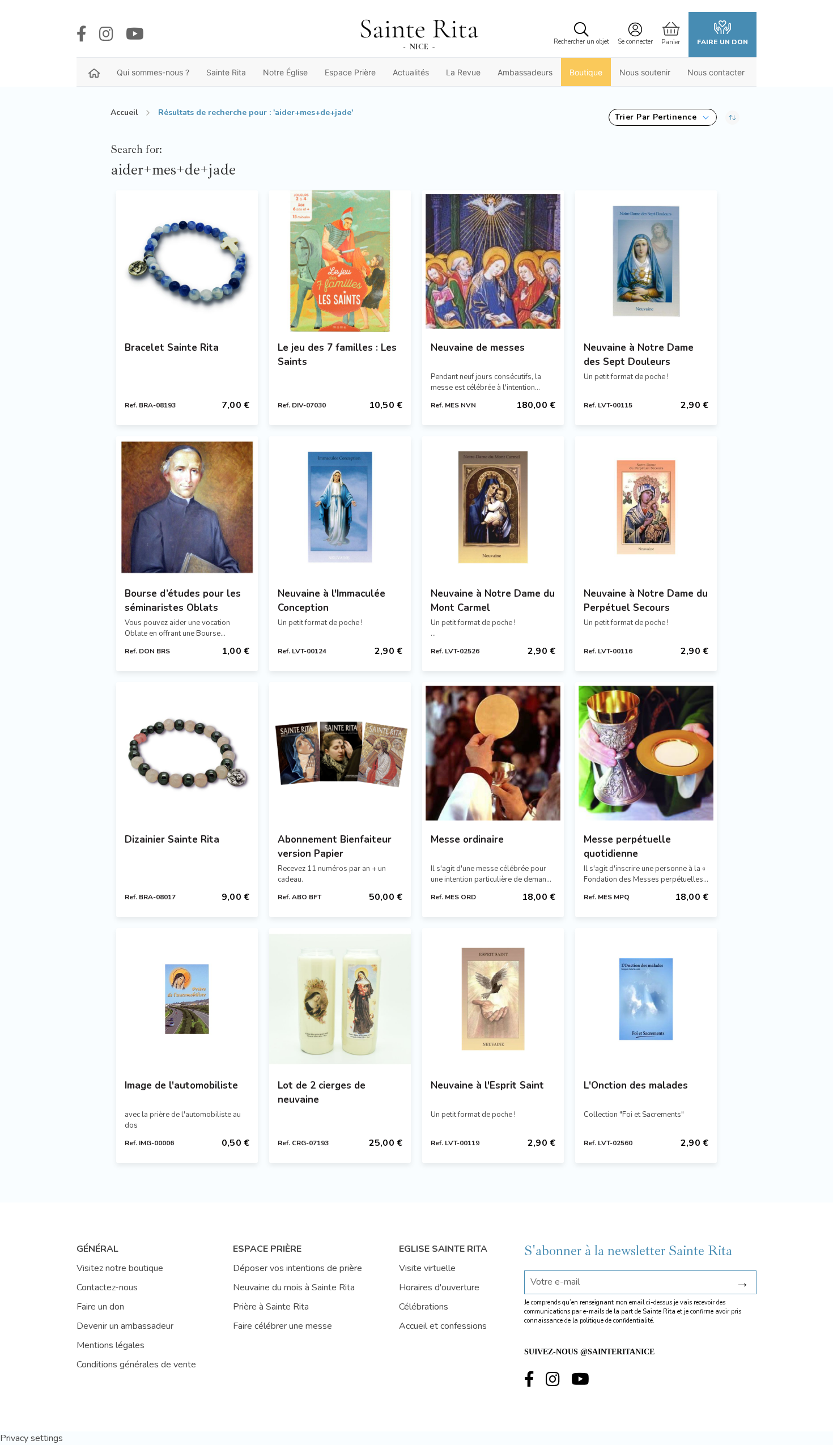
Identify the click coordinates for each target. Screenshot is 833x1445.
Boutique (586, 72)
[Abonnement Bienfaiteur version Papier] (340, 753)
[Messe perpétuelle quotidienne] (646, 753)
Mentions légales (110, 1345)
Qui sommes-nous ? (153, 72)
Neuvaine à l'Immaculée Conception (331, 600)
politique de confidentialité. (617, 1320)
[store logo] (419, 34)
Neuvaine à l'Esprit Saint (487, 1085)
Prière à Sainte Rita (271, 1306)
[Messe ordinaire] (493, 753)
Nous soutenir (644, 72)
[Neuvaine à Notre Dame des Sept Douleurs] (646, 261)
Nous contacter (716, 72)
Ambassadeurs (525, 72)
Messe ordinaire (467, 839)
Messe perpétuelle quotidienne (627, 846)
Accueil (124, 112)
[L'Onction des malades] (646, 999)
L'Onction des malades (636, 1085)
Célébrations (423, 1306)
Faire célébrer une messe (282, 1326)
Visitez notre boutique (119, 1268)
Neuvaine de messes (478, 347)
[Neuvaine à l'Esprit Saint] (493, 999)
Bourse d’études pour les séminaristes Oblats (183, 600)
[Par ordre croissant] (732, 117)
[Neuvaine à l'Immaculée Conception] (340, 507)
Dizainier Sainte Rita (172, 839)
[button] (663, 117)
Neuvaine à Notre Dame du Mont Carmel (493, 600)
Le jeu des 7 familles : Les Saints (337, 354)
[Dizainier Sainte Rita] (187, 753)
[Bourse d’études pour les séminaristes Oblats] (187, 507)
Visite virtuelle (427, 1268)
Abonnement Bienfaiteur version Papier (335, 846)
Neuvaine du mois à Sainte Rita (294, 1287)
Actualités (411, 72)
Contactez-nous (107, 1287)
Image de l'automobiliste (181, 1085)
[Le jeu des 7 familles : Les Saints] (340, 261)
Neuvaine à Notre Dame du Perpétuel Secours (646, 600)
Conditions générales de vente (136, 1364)
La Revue (463, 72)
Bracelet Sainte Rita (172, 347)
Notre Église (285, 72)
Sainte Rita (226, 72)
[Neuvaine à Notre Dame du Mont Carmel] (493, 507)
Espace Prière (350, 72)
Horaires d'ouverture (439, 1287)
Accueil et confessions (443, 1326)
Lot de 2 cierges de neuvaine (322, 1092)
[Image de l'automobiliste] (187, 999)
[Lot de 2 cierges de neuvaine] (340, 999)
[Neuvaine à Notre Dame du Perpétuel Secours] (646, 507)
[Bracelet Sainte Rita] (187, 261)
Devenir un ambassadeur (124, 1326)
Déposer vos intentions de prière (297, 1268)
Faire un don (722, 41)
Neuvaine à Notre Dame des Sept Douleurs (639, 354)
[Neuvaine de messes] (493, 261)
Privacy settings (31, 1438)
